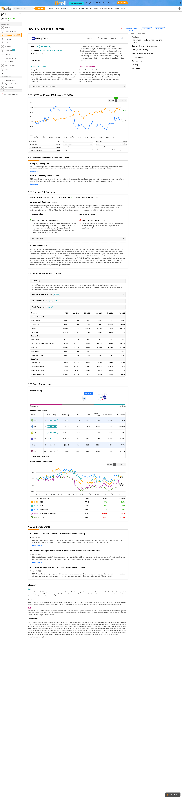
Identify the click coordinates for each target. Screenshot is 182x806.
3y (122, 100)
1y (116, 100)
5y (125, 100)
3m (109, 100)
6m (113, 100)
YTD (119, 100)
